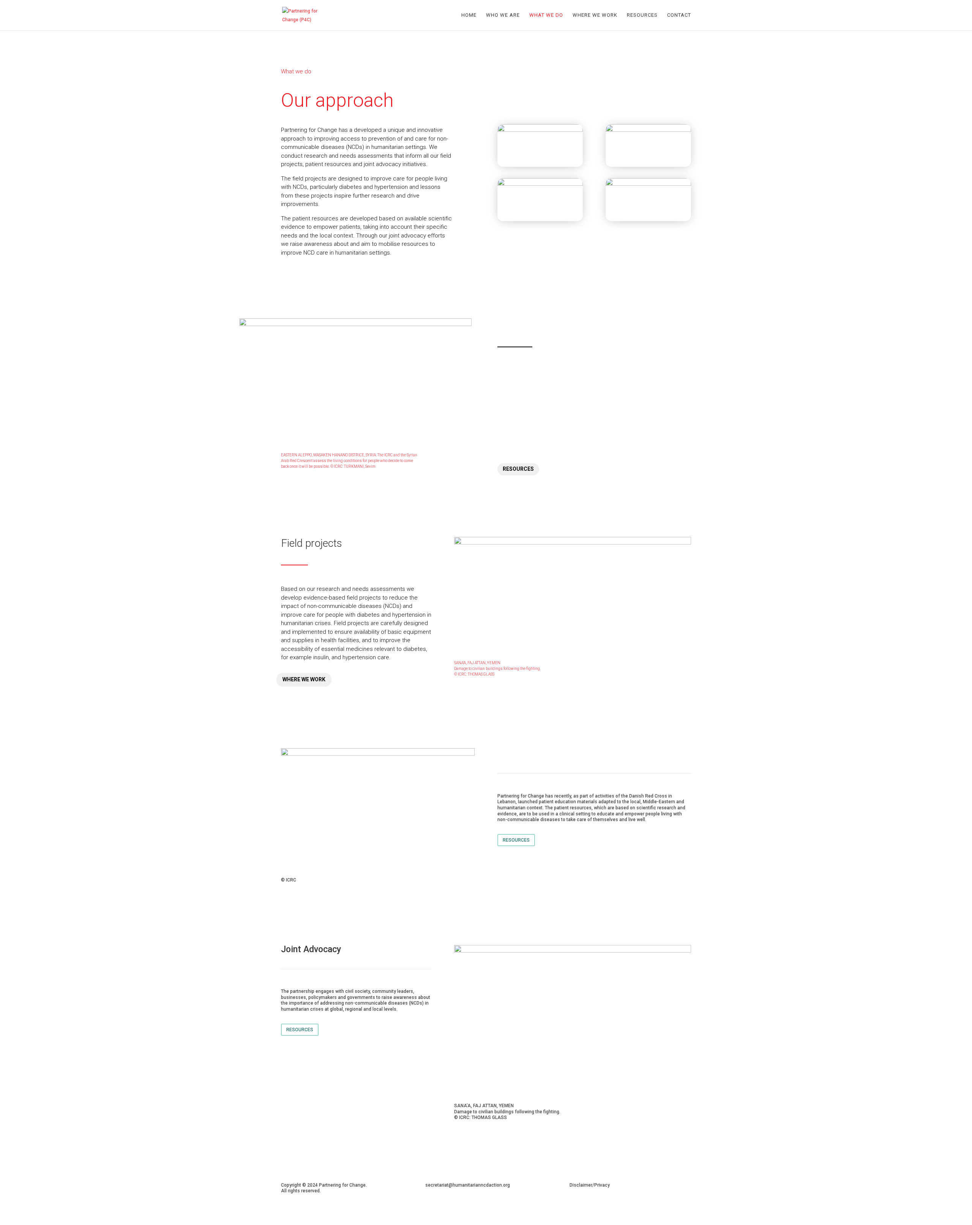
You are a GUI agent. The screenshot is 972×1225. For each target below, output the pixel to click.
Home (469, 15)
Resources (642, 15)
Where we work (595, 15)
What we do (546, 15)
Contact (679, 15)
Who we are (503, 15)
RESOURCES (518, 469)
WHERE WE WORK (303, 679)
